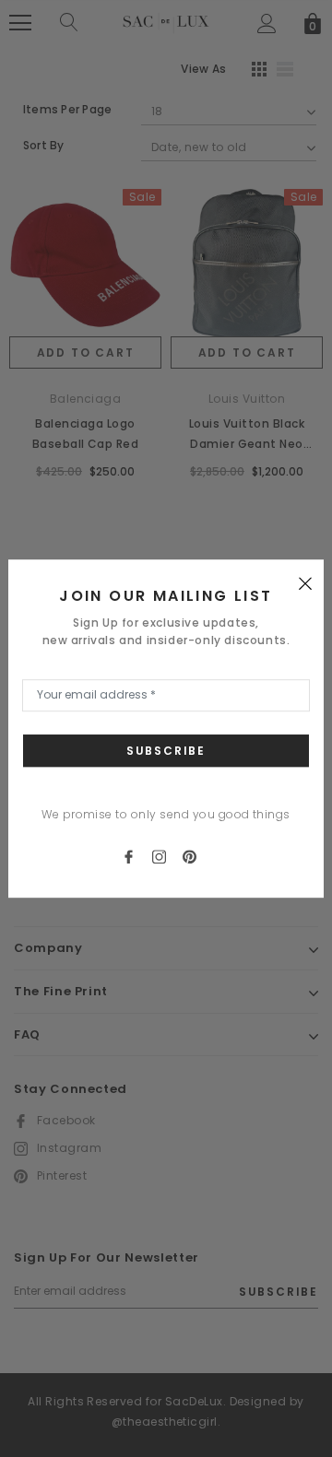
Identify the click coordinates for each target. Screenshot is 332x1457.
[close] (305, 582)
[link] (137, 856)
